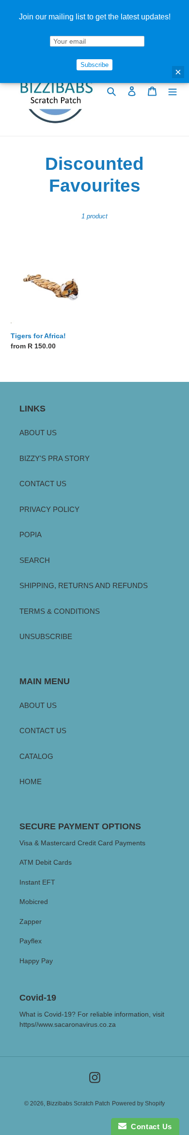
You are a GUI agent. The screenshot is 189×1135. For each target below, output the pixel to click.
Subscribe (94, 64)
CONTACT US (42, 483)
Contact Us (149, 1126)
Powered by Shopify (138, 1103)
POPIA (30, 534)
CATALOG (36, 756)
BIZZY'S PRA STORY (54, 458)
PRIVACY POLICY (49, 509)
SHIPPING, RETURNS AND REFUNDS (83, 585)
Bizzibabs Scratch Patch (78, 1103)
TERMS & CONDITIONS (59, 611)
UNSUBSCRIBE (45, 636)
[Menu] (172, 91)
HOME (30, 781)
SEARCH (34, 560)
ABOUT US (38, 432)
